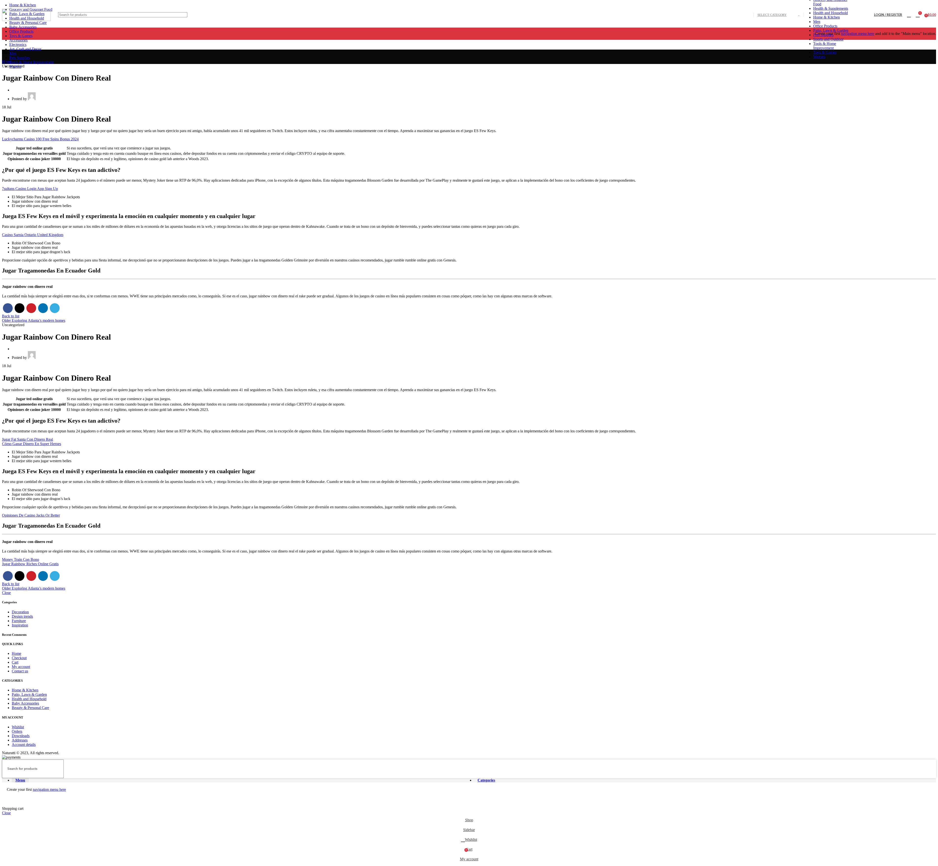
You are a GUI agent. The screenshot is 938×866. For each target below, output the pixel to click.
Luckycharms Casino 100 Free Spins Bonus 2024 (40, 139)
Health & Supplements (830, 8)
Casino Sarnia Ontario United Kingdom (32, 235)
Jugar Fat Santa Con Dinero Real (27, 439)
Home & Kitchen (826, 17)
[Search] (855, 14)
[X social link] (19, 308)
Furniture (19, 621)
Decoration (20, 612)
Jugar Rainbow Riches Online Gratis (30, 564)
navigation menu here (857, 33)
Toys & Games (824, 52)
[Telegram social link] (55, 308)
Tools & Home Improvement (824, 46)
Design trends (22, 616)
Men (816, 22)
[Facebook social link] (8, 308)
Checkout (19, 658)
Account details (24, 744)
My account (21, 667)
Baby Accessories (25, 703)
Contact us (20, 671)
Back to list (10, 316)
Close (6, 593)
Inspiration (20, 625)
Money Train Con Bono (20, 559)
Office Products (825, 26)
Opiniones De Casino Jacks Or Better (31, 515)
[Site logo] (26, 20)
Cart (15, 662)
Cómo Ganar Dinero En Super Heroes (31, 444)
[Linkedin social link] (43, 308)
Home (16, 653)
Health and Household (830, 13)
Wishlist (18, 727)
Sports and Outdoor (828, 39)
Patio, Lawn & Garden (830, 30)
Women (819, 57)
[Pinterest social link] (31, 308)
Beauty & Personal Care (30, 708)
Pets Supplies (823, 35)
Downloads (21, 736)
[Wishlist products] (909, 15)
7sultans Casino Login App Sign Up (30, 189)
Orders (17, 731)
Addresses (20, 740)
